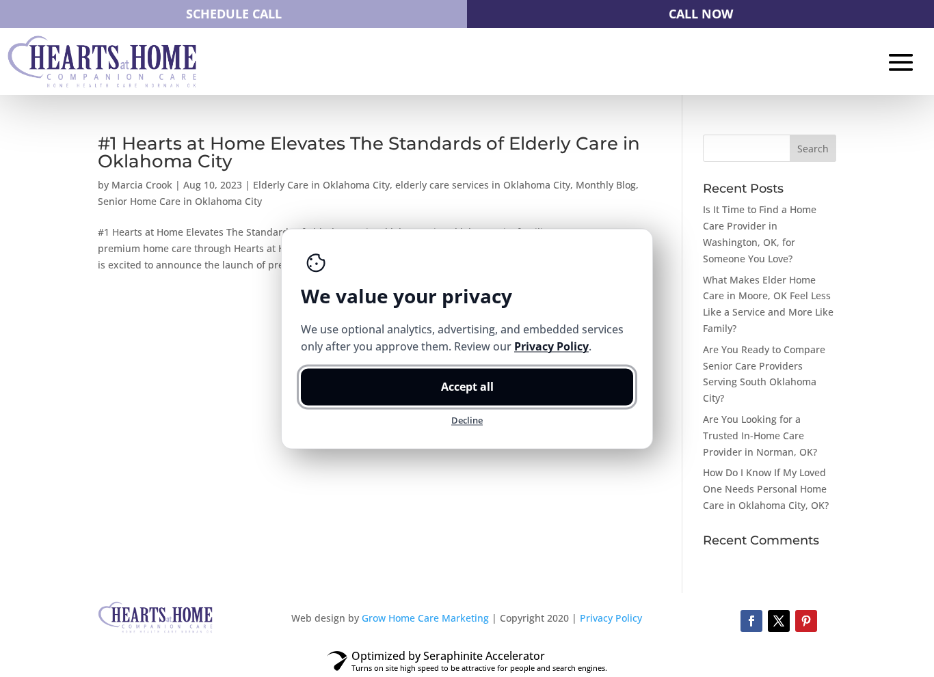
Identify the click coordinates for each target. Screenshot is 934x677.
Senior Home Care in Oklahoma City (180, 201)
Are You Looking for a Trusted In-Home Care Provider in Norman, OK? (760, 435)
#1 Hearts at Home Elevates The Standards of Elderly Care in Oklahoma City (369, 152)
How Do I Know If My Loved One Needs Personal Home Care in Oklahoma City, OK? (766, 489)
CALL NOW (701, 13)
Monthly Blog (606, 184)
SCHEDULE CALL (234, 13)
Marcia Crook (141, 184)
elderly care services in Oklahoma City (482, 184)
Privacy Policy (611, 617)
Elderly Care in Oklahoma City (321, 184)
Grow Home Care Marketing (425, 617)
